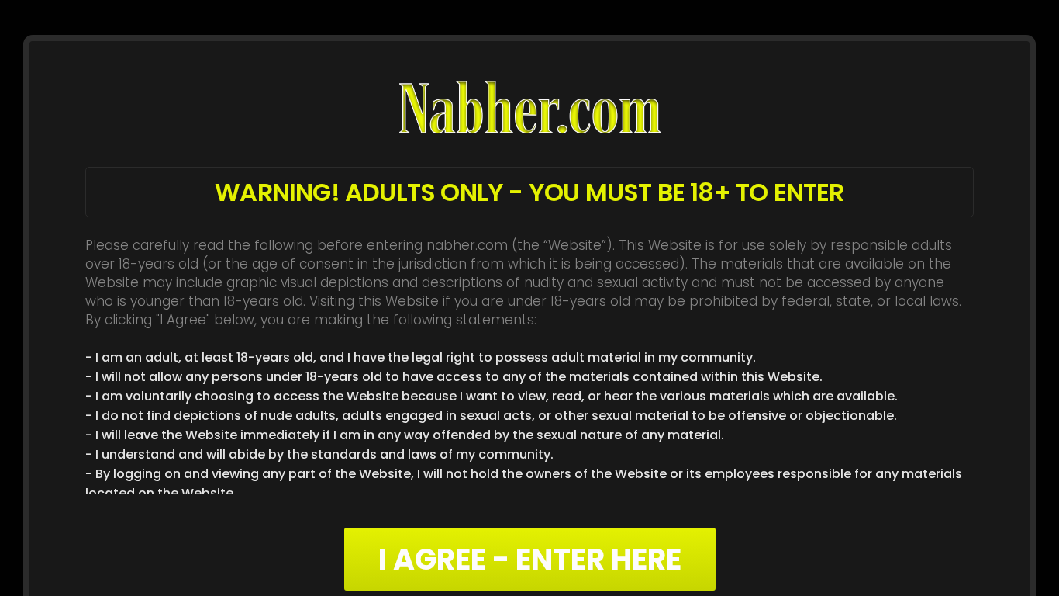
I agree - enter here (529, 559)
